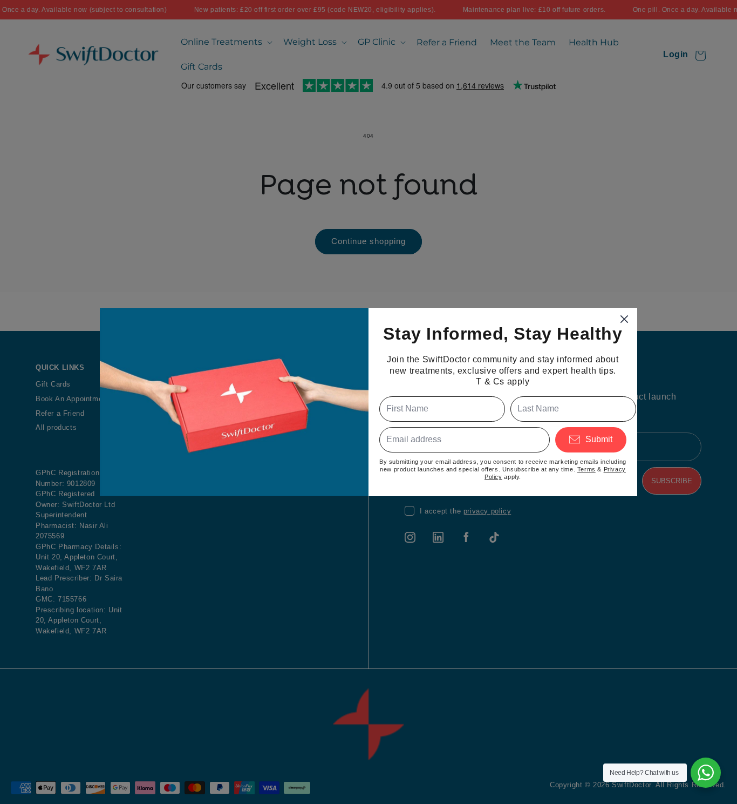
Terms (586, 469)
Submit (598, 439)
